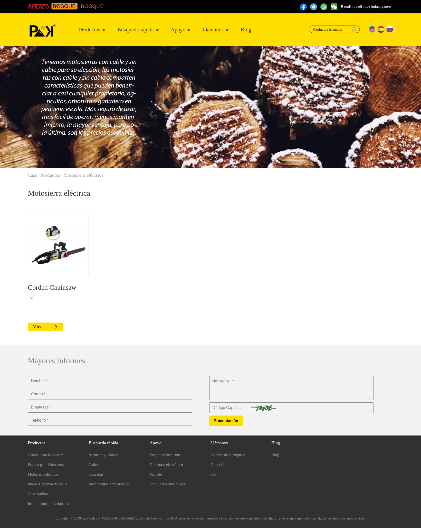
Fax (213, 474)
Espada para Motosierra (46, 465)
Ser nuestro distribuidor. (168, 484)
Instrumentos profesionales (48, 503)
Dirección (218, 465)
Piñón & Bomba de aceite (47, 484)
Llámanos (213, 30)
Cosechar (96, 474)
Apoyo (178, 30)
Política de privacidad (118, 518)
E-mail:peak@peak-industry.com (366, 7)
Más (37, 326)
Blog (246, 30)
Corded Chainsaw (52, 287)
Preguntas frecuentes (165, 455)
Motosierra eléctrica (83, 175)
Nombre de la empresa (227, 455)
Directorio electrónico (166, 465)
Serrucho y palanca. (104, 455)
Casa (32, 175)
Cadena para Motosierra (46, 455)
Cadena (94, 465)
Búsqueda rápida (135, 30)
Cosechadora (38, 494)
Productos (89, 30)
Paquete (156, 474)
